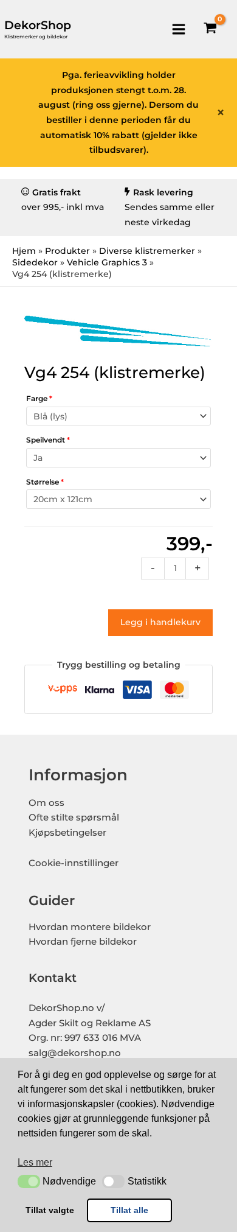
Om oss (46, 802)
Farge (39, 398)
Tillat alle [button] (129, 1210)
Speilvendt (48, 439)
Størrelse (45, 481)
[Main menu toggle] (178, 29)
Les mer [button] (35, 1162)
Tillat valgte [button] (50, 1210)
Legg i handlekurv (160, 622)
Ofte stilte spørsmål (74, 817)
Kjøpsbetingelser (67, 832)
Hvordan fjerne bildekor (83, 941)
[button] (29, 1181)
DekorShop (37, 25)
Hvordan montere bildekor (90, 927)
